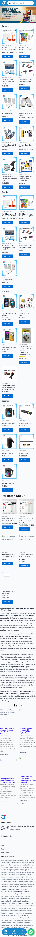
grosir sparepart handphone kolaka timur (14, 860)
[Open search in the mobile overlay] (20, 3)
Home (5, 933)
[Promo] (14, 930)
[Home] (5, 930)
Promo (14, 933)
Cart (2, 849)
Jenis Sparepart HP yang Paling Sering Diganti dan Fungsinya (8, 780)
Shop (2, 845)
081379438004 (14, 830)
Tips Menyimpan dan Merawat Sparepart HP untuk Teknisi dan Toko (7, 731)
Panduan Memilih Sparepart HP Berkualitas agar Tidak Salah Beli (28, 779)
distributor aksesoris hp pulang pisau (13, 911)
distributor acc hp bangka (9, 891)
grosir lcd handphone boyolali (11, 901)
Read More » (4, 754)
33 (23, 803)
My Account (5, 852)
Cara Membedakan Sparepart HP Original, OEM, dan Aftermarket (26, 731)
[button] (2, 15)
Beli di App (7, 56)
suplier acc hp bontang (8, 915)
